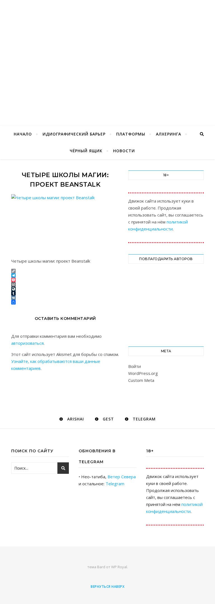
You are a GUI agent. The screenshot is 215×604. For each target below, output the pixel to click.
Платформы (130, 134)
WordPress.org (143, 373)
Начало (23, 134)
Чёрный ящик (86, 150)
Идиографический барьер (74, 134)
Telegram (115, 483)
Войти (134, 366)
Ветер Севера (122, 476)
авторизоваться (27, 343)
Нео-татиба (107, 54)
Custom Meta (141, 380)
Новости (124, 150)
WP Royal (119, 566)
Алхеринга (168, 134)
